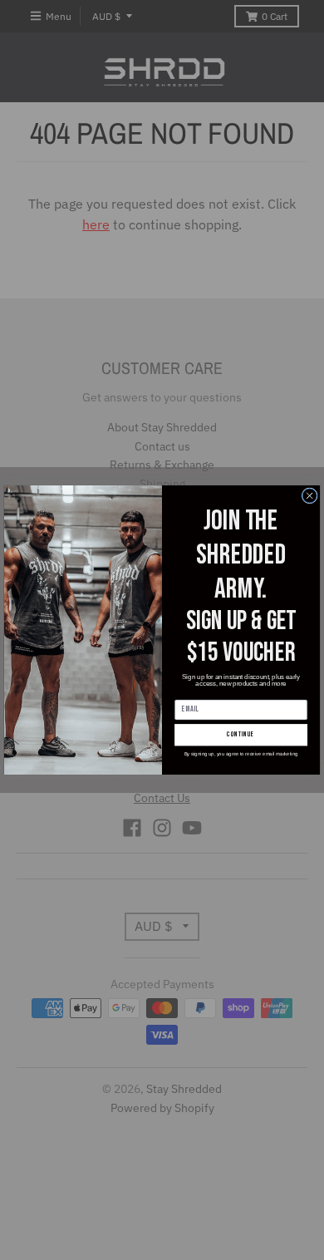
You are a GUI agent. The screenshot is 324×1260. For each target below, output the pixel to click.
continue (240, 734)
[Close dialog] (309, 496)
